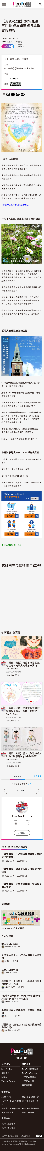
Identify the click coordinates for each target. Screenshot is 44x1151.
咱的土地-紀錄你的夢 (10, 1108)
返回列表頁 (21, 790)
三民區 (25, 59)
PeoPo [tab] (17, 776)
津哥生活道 (10, 987)
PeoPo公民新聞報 (30, 1069)
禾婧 (7, 961)
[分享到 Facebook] (8, 94)
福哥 (7, 973)
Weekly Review (8, 1081)
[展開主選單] (3, 4)
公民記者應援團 (29, 1077)
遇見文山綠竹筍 (9, 969)
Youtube (25, 1058)
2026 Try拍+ (6, 1097)
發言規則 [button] (38, 776)
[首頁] (22, 4)
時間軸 (4, 1077)
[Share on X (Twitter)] (13, 94)
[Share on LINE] (18, 94)
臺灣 (12, 59)
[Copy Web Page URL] (23, 94)
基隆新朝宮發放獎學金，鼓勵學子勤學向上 (21, 1011)
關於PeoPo (6, 1069)
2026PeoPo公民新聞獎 (12, 928)
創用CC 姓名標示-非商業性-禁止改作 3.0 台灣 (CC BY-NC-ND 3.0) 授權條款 (16, 84)
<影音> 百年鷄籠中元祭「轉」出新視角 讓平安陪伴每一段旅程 (20, 997)
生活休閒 (30, 68)
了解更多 (22, 833)
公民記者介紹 (28, 1081)
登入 (30, 784)
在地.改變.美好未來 (30, 1108)
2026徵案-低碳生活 (30, 1097)
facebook (17, 1058)
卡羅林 (8, 947)
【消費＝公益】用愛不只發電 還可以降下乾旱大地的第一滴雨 (23, 664)
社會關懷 (9, 68)
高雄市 (18, 59)
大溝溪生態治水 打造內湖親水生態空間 (21, 957)
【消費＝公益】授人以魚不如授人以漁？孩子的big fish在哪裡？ (24, 755)
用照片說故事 (7, 1112)
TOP (39, 1136)
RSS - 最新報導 (8, 1123)
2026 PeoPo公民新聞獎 (11, 1103)
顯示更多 (13, 79)
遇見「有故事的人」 (31, 1112)
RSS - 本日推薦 (8, 1127)
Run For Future (12, 669)
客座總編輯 (27, 1085)
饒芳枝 (8, 1030)
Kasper (8, 1016)
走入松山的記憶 (9, 943)
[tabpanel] (21, 784)
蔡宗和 (8, 1001)
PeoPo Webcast (29, 1073)
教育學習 (20, 68)
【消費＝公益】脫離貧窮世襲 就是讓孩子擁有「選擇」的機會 (23, 709)
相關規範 (5, 1073)
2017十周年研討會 (30, 1101)
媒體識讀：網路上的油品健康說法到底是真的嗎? (21, 1026)
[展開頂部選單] (40, 4)
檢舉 (20, 46)
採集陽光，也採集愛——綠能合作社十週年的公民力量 (21, 982)
